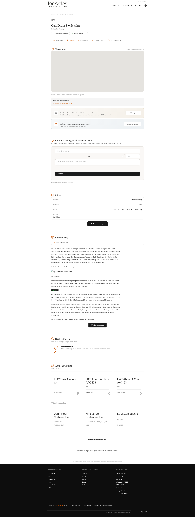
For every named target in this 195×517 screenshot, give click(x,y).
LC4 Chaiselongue (122, 494)
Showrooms (127, 6)
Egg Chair (119, 479)
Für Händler (59, 505)
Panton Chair (120, 488)
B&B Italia (51, 473)
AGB (67, 505)
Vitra (49, 476)
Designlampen (73, 280)
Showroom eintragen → (132, 124)
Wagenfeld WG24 (122, 482)
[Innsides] (61, 4)
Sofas (84, 482)
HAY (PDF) (55, 297)
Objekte (116, 6)
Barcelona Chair (121, 473)
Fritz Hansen (52, 479)
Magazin (139, 1)
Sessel (84, 479)
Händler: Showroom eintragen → (135, 49)
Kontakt (96, 505)
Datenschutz (76, 505)
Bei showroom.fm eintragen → (62, 103)
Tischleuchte (99, 262)
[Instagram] (142, 511)
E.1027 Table (120, 485)
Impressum (87, 505)
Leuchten (85, 473)
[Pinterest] (146, 511)
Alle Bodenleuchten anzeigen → (97, 439)
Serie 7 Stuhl (120, 476)
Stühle (84, 485)
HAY (58, 14)
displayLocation (107, 505)
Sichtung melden (134, 113)
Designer (138, 6)
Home (50, 505)
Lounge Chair (120, 491)
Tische (84, 476)
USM (49, 488)
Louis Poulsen (52, 485)
